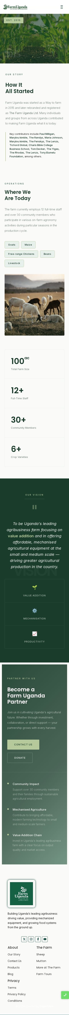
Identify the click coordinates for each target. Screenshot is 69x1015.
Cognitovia (46, 1006)
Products (14, 967)
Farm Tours (44, 974)
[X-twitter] (24, 939)
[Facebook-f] (38, 939)
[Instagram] (31, 939)
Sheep (40, 954)
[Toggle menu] (62, 7)
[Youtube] (45, 939)
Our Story (14, 954)
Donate (19, 757)
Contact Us (23, 744)
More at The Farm (48, 967)
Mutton (41, 961)
